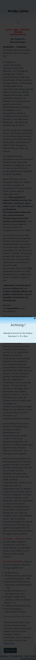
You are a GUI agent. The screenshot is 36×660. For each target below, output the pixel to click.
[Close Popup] (35, 318)
